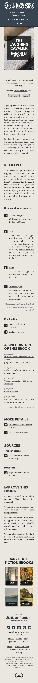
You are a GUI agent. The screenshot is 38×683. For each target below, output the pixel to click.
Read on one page (16, 332)
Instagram (19, 627)
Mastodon (24, 627)
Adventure (14, 96)
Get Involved (23, 19)
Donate (21, 23)
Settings (19, 652)
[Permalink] (2, 165)
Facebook (13, 627)
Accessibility (24, 649)
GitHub (9, 647)
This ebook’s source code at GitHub (20, 426)
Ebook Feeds (11, 649)
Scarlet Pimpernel (20, 91)
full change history (25, 407)
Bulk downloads (22, 647)
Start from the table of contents (18, 325)
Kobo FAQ (13, 277)
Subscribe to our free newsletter (20, 633)
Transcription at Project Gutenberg (19, 457)
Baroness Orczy (22, 142)
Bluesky (29, 627)
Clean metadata (11, 392)
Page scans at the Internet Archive (20, 474)
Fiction (25, 96)
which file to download (24, 304)
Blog (10, 19)
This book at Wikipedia (18, 432)
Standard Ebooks (19, 5)
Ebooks (12, 12)
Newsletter (19, 15)
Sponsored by (19, 614)
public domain (20, 659)
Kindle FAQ (13, 258)
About (23, 12)
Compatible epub (16, 215)
